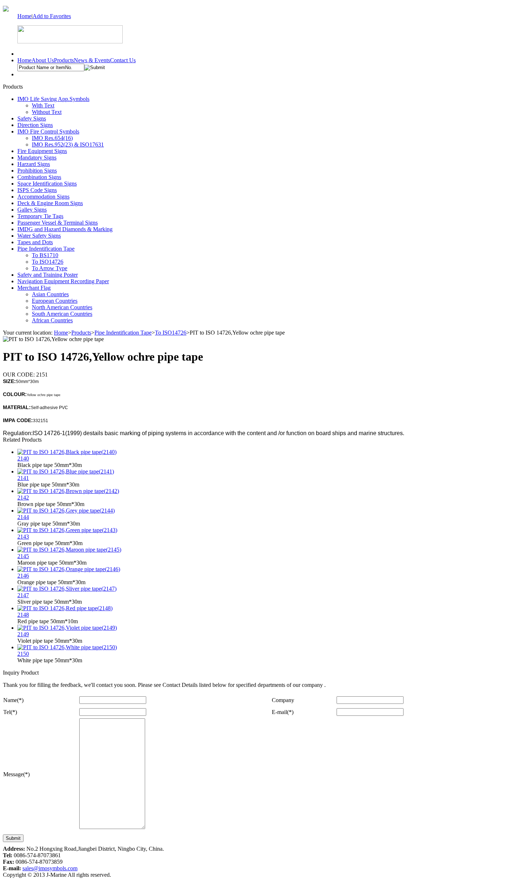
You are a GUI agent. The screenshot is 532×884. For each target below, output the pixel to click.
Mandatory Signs (36, 157)
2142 (23, 497)
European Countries (54, 301)
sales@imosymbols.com (49, 868)
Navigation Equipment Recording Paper (63, 281)
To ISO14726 (47, 262)
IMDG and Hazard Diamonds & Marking (65, 229)
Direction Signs (35, 125)
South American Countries (62, 314)
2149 (23, 634)
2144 (23, 517)
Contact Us (123, 60)
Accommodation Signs (43, 197)
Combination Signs (39, 177)
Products (64, 60)
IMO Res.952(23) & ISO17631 (68, 144)
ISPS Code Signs (37, 190)
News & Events (92, 60)
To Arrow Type (49, 268)
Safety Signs (31, 118)
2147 (23, 595)
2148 (23, 615)
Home (24, 16)
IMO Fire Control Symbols (48, 131)
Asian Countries (50, 294)
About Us (42, 60)
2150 (23, 654)
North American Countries (62, 307)
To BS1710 (45, 255)
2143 (23, 537)
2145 (23, 556)
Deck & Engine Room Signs (50, 203)
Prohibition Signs (37, 170)
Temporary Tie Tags (40, 216)
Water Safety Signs (39, 236)
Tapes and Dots (35, 242)
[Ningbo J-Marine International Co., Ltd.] (6, 10)
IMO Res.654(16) (52, 138)
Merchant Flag (34, 288)
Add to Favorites (52, 16)
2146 (23, 576)
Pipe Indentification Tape (46, 249)
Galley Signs (32, 210)
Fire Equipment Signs (42, 151)
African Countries (52, 320)
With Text (43, 105)
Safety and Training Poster (47, 275)
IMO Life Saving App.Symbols (53, 99)
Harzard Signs (33, 164)
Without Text (47, 112)
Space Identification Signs (47, 183)
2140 (23, 458)
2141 (23, 478)
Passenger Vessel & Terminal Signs (57, 223)
